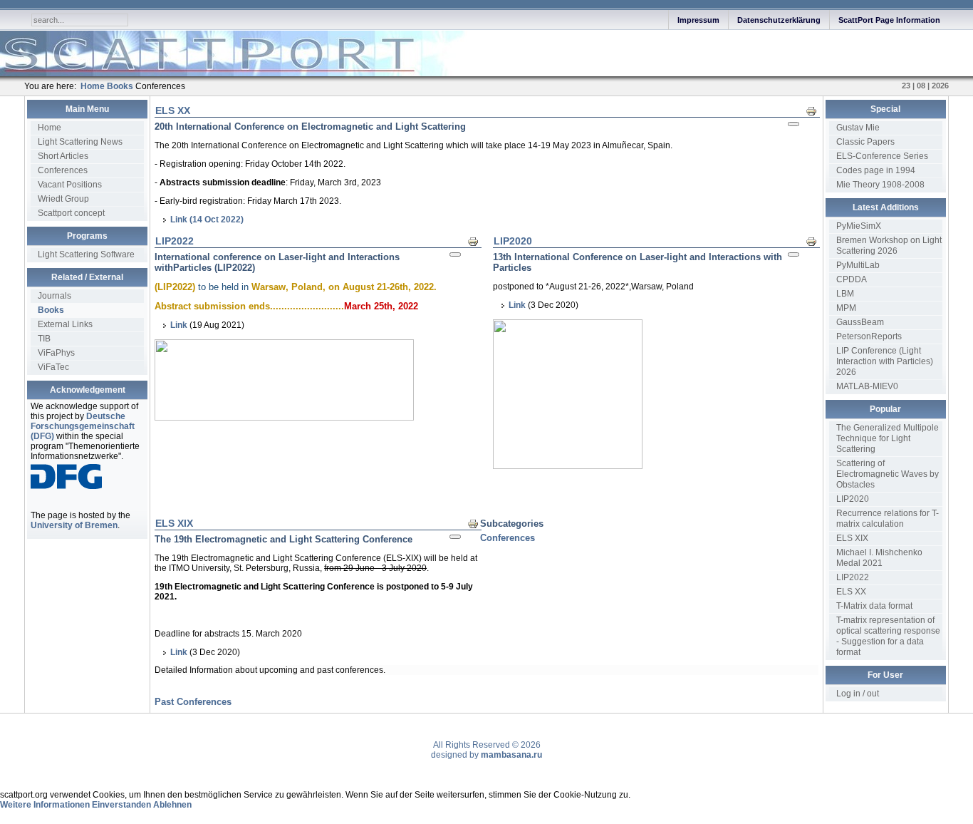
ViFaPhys (56, 353)
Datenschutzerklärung (779, 20)
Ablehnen (172, 805)
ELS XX (172, 110)
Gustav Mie (858, 128)
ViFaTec (53, 367)
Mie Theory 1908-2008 (880, 185)
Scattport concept (71, 213)
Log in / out (857, 694)
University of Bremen (74, 525)
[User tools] (793, 124)
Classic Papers (865, 142)
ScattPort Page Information (889, 20)
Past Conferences (193, 701)
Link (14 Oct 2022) (207, 220)
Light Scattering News (80, 142)
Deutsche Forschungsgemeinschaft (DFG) (83, 426)
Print (815, 110)
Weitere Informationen (45, 805)
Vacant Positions (70, 185)
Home (49, 128)
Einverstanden (121, 805)
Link (178, 325)
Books (51, 310)
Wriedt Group (63, 199)
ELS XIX (174, 523)
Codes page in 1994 (875, 170)
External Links (65, 324)
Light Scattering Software (86, 254)
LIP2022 (174, 241)
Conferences (63, 170)
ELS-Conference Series (882, 156)
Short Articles (63, 156)
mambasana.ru (511, 755)
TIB (44, 339)
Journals (54, 296)
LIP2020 (513, 241)
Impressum (698, 20)
